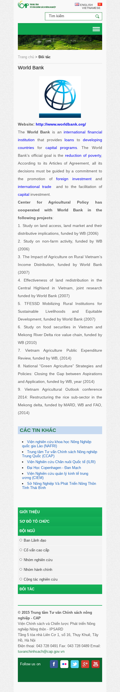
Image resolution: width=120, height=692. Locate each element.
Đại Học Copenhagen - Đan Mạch (54, 468)
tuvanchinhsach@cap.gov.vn (41, 651)
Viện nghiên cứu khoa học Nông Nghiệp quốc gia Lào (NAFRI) (56, 444)
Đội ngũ (27, 531)
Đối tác (27, 589)
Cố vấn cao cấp (36, 550)
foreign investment (74, 179)
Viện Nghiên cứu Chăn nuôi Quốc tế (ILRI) (61, 462)
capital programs (61, 147)
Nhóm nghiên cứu (38, 560)
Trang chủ (26, 57)
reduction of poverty (82, 155)
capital (23, 194)
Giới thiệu (30, 512)
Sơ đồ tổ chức (34, 521)
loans (69, 140)
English (86, 4)
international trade (34, 186)
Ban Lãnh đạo (35, 540)
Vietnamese (90, 7)
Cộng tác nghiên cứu (40, 579)
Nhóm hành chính (38, 570)
